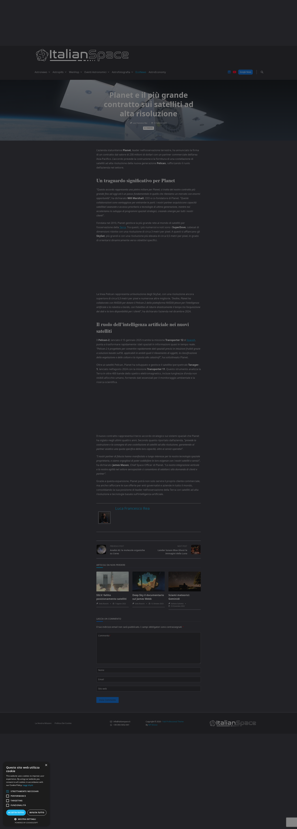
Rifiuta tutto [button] (37, 812)
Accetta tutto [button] (16, 812)
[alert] (148, 414)
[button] (26, 819)
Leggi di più (28, 785)
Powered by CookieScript (26, 822)
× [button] (46, 765)
